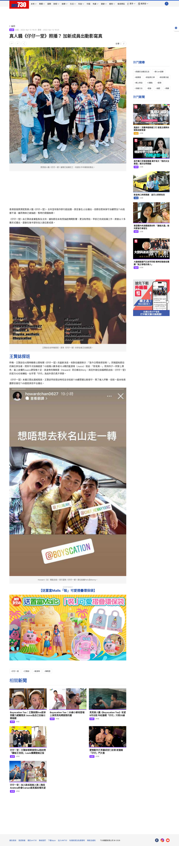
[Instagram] (162, 840)
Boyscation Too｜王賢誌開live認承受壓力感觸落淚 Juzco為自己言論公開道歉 (28, 715)
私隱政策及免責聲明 (77, 840)
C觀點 (150, 83)
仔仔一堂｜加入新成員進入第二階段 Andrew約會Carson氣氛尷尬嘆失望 (28, 786)
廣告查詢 (12, 840)
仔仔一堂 (15, 671)
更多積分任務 (102, 831)
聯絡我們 (42, 840)
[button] (132, 4)
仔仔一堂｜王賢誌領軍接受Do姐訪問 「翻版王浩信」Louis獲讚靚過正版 (28, 751)
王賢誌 (26, 671)
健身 (149, 88)
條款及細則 (91, 840)
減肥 (158, 88)
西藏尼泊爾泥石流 (142, 72)
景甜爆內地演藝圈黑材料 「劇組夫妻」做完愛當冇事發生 (151, 227)
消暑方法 (139, 88)
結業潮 (138, 77)
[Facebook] (157, 840)
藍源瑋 (37, 671)
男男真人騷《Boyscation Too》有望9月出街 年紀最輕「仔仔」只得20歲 (108, 714)
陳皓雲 (47, 671)
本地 (136, 198)
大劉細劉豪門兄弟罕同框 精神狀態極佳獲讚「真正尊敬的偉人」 (151, 263)
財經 (136, 133)
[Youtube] (168, 840)
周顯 (167, 88)
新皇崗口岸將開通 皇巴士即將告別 (149, 194)
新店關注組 (164, 77)
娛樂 (12, 30)
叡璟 (159, 83)
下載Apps (52, 840)
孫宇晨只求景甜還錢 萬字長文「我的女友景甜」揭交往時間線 (151, 162)
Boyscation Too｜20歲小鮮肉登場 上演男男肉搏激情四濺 (67, 714)
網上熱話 (139, 83)
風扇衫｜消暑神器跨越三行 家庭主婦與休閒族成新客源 (151, 128)
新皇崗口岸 (150, 77)
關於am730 (32, 840)
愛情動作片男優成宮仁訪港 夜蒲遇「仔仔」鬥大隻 (106, 751)
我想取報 (22, 840)
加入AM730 (62, 840)
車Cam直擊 (159, 72)
